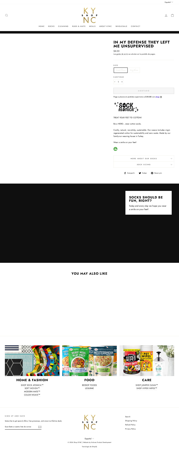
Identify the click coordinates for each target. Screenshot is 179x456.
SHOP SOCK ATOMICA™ (32, 385)
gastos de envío (122, 54)
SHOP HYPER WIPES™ (147, 388)
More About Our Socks (144, 158)
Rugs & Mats (79, 26)
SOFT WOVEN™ (32, 388)
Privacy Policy (130, 429)
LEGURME (89, 388)
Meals (92, 26)
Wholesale (121, 26)
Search (127, 416)
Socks (51, 26)
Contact (135, 26)
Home (41, 26)
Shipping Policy (131, 420)
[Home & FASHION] (32, 360)
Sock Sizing (144, 164)
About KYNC (105, 26)
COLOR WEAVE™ (32, 394)
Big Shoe (134, 70)
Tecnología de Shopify (89, 447)
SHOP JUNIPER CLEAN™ (147, 385)
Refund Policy (130, 424)
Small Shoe (121, 70)
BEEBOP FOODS (89, 385)
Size (115, 65)
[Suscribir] (39, 426)
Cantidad (118, 77)
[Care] (146, 360)
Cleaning (63, 26)
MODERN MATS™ (32, 391)
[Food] (89, 360)
